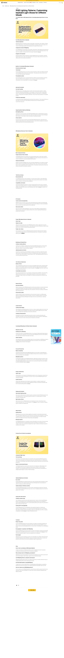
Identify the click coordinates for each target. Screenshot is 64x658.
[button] (59, 2)
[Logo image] (4, 2)
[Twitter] (18, 585)
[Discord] (17, 585)
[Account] (60, 2)
